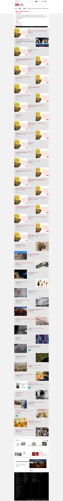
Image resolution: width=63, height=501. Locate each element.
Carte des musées (26, 474)
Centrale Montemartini (18, 478)
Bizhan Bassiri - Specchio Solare (33, 382)
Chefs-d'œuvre (19, 8)
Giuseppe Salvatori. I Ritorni (20, 244)
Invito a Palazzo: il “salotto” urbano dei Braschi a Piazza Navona (36, 68)
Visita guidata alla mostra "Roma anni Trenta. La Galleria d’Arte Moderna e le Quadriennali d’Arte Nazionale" (37, 179)
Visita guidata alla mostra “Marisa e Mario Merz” (23, 95)
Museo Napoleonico (18, 488)
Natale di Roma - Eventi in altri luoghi (34, 161)
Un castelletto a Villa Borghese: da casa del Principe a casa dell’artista (37, 198)
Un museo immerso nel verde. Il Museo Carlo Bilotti (24, 170)
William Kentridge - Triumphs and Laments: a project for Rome (24, 263)
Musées (16, 8)
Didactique (39, 8)
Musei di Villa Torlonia (18, 491)
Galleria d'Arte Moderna (18, 489)
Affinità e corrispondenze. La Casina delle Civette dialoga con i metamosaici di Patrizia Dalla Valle (25, 207)
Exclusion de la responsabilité (37, 499)
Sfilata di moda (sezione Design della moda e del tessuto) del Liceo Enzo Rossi (25, 133)
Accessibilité (25, 479)
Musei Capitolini (17, 477)
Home (16, 10)
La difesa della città (31, 142)
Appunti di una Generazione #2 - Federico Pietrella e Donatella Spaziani (36, 402)
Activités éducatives (26, 477)
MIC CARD (25, 476)
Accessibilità (25, 480)
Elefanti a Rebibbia (18, 114)
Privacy (33, 499)
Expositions (29, 8)
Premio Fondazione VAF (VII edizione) (21, 281)
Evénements (34, 8)
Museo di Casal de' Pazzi (18, 483)
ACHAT (36, 1)
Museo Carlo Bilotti (18, 494)
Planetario (17, 496)
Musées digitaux (24, 8)
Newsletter (17, 475)
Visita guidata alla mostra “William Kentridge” (23, 77)
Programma (18, 19)
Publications (17, 474)
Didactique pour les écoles (35, 479)
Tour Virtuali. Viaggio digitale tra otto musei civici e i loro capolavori (18, 444)
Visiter (47, 8)
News (41, 473)
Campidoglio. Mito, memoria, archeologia (34, 365)
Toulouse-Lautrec (31, 420)
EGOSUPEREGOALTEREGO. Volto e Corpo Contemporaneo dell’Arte (25, 430)
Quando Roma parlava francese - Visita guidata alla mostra (37, 216)
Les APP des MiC (29, 445)
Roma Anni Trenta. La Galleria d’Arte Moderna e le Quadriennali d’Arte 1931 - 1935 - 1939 (36, 309)
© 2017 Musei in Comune (29, 499)
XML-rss (47, 499)
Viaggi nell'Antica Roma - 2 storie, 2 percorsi (22, 39)
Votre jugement (25, 481)
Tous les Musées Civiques (31, 1)
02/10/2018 (44, 454)
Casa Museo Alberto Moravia (19, 493)
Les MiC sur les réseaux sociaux (39, 445)
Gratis (29, 350)
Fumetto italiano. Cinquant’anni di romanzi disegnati (24, 374)
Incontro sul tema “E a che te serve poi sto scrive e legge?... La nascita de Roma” (25, 225)
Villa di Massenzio (17, 484)
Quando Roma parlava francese (21, 410)
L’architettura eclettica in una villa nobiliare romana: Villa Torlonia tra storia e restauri (24, 188)
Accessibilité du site (44, 499)
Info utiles (25, 473)
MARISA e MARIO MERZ (19, 392)
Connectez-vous (39, 1)
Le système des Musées (18, 473)
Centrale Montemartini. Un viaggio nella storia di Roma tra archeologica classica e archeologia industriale (25, 59)
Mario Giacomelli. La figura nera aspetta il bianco (35, 328)
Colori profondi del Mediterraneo (33, 272)
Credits (41, 499)
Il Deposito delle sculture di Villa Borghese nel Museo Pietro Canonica (36, 105)
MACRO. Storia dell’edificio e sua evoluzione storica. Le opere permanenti (36, 123)
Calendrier (43, 8)
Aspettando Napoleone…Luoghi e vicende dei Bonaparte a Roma (37, 31)
